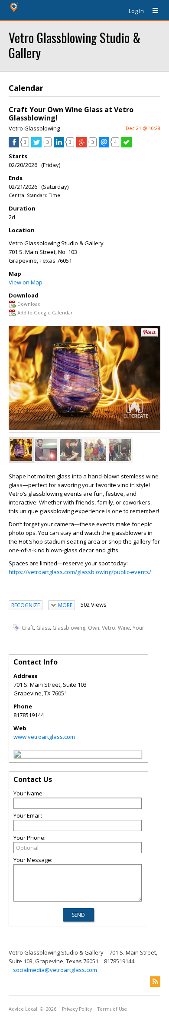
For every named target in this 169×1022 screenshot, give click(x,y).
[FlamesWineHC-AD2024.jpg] (21, 450)
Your (138, 627)
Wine (124, 627)
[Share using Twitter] (36, 145)
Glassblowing (68, 627)
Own (93, 627)
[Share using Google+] (81, 145)
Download (29, 304)
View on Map (25, 282)
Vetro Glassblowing (34, 128)
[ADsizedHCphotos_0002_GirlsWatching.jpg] (120, 450)
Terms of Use (112, 1009)
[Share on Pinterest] (149, 334)
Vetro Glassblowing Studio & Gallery (74, 45)
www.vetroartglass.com (44, 737)
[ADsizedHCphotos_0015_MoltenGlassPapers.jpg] (70, 450)
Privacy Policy (77, 1009)
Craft (28, 627)
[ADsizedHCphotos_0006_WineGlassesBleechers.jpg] (95, 450)
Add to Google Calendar (45, 312)
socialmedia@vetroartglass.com (55, 970)
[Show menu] (152, 11)
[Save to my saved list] (126, 145)
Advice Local (23, 1009)
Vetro (108, 627)
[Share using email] (104, 145)
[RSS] (155, 981)
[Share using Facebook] (14, 145)
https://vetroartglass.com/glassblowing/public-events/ (80, 572)
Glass (43, 627)
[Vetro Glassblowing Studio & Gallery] (17, 755)
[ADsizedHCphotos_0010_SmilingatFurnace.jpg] (46, 450)
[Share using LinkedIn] (59, 145)
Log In (136, 11)
